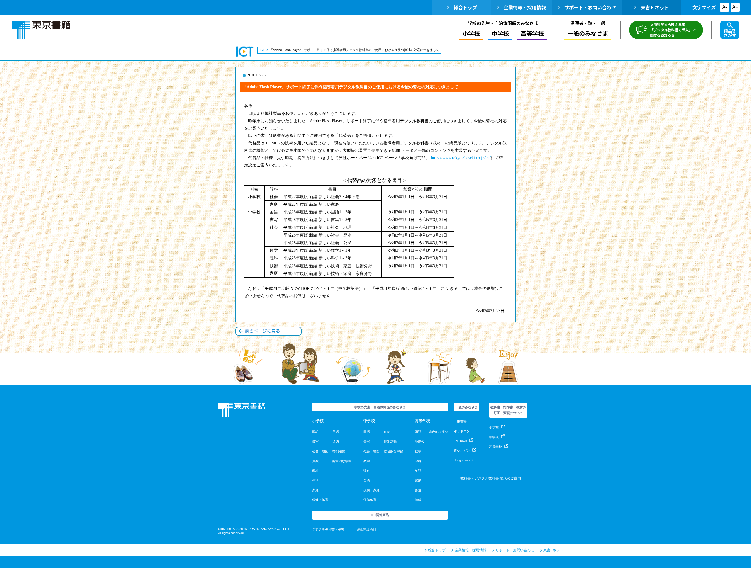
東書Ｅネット (655, 7)
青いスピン (462, 450)
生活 (315, 480)
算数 (315, 461)
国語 (315, 431)
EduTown (460, 441)
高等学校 (495, 446)
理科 (315, 470)
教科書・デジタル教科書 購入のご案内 (490, 478)
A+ (735, 7)
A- (724, 7)
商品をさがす (730, 33)
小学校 (494, 427)
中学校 (494, 437)
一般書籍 (460, 421)
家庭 (315, 490)
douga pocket (463, 460)
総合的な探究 (438, 431)
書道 (418, 490)
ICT (245, 51)
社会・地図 (320, 451)
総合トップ (465, 7)
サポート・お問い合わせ (590, 7)
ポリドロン (462, 431)
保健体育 (369, 499)
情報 (418, 499)
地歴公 (419, 441)
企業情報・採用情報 (525, 7)
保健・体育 (320, 499)
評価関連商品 (366, 529)
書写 (315, 441)
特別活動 (338, 451)
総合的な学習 (342, 461)
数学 (366, 461)
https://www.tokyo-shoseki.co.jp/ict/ (461, 158)
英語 (335, 431)
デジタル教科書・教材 (328, 529)
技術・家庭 (371, 490)
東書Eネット (553, 550)
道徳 (335, 441)
